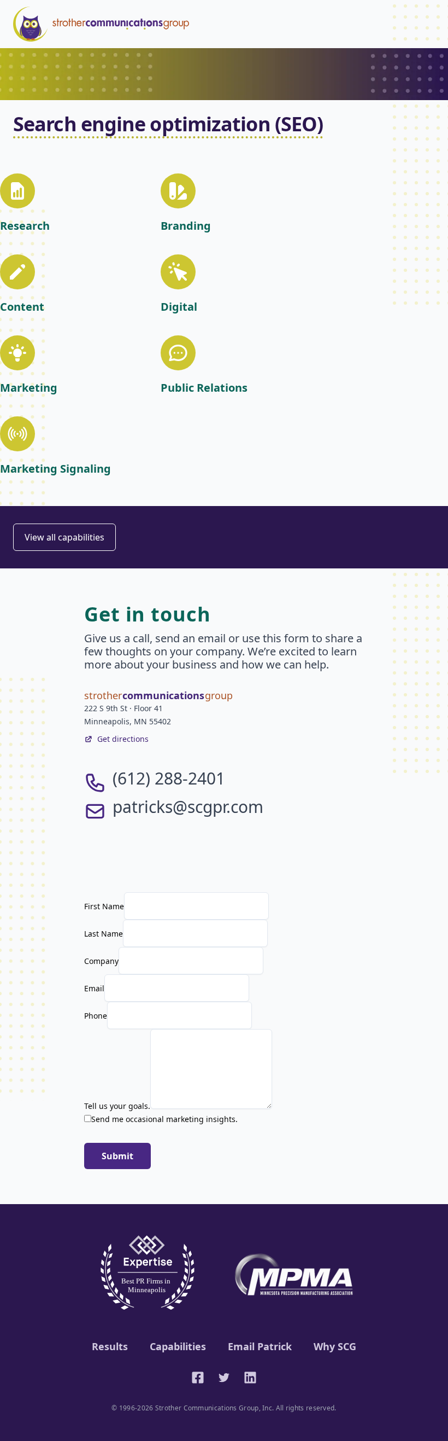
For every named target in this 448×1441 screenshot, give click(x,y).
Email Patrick (260, 1346)
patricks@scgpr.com (188, 806)
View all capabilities (64, 537)
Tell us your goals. (117, 1106)
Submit (117, 1156)
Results (110, 1346)
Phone (95, 1015)
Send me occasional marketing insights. (164, 1119)
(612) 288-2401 (169, 778)
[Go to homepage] (101, 24)
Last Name (103, 933)
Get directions (123, 739)
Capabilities (178, 1346)
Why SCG (335, 1346)
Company (101, 961)
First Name (104, 906)
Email (94, 988)
